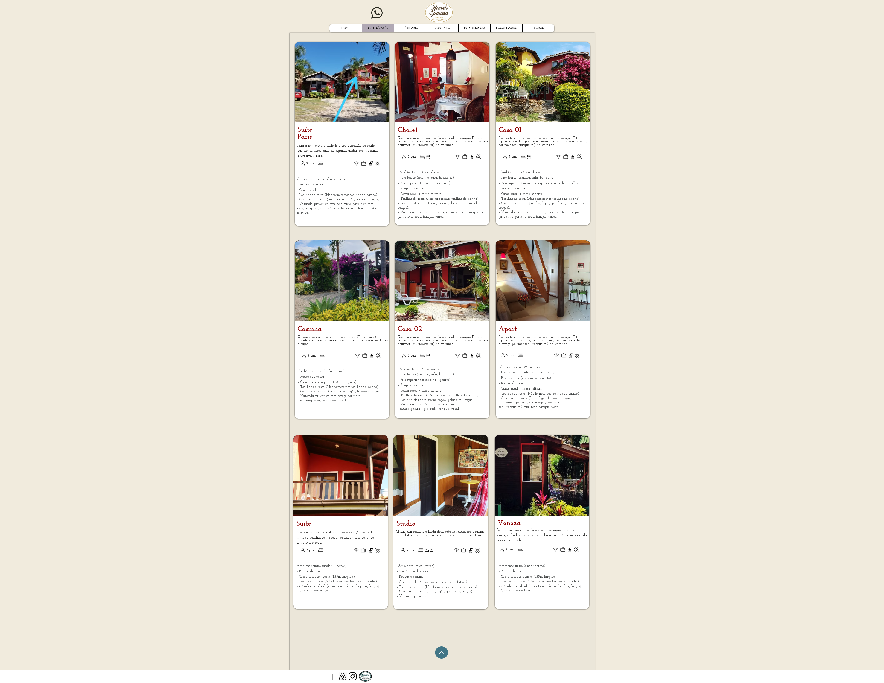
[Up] (441, 652)
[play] (378, 118)
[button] (345, 82)
